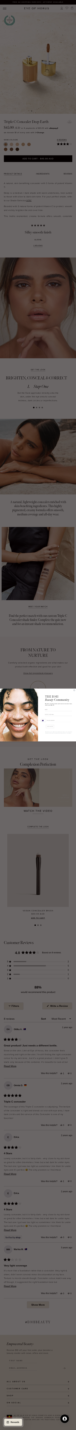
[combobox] (43, 720)
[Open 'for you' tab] (64, 1419)
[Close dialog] (74, 690)
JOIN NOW (50, 726)
